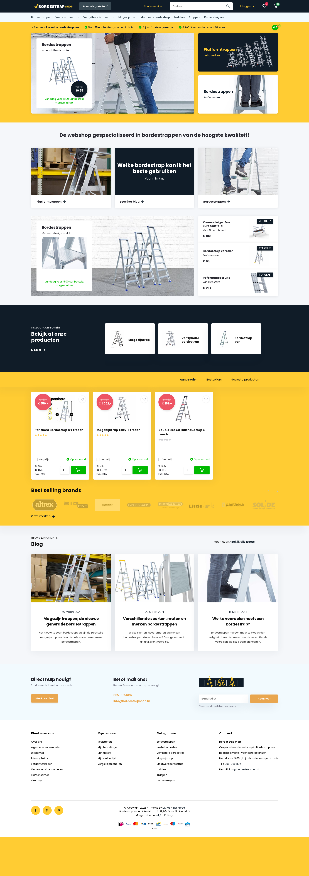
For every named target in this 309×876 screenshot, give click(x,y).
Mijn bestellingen (108, 747)
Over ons (36, 742)
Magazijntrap (127, 17)
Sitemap (36, 780)
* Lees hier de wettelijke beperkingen (218, 706)
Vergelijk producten (110, 764)
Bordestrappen (41, 17)
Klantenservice (153, 6)
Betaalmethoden (41, 764)
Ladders (179, 17)
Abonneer (264, 698)
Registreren (105, 742)
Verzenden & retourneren (47, 769)
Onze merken (41, 516)
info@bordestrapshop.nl (131, 701)
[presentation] (269, 491)
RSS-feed (179, 807)
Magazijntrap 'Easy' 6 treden (118, 430)
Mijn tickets (105, 753)
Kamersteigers (214, 17)
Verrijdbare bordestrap (98, 17)
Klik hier (36, 349)
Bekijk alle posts (243, 542)
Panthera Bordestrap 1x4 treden (59, 430)
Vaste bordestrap (67, 17)
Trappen (194, 17)
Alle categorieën (94, 6)
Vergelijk (44, 459)
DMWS (166, 807)
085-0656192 (123, 695)
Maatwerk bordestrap (155, 17)
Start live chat (44, 698)
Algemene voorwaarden (46, 747)
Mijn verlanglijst (107, 758)
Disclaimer (37, 753)
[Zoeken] (228, 6)
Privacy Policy (39, 758)
